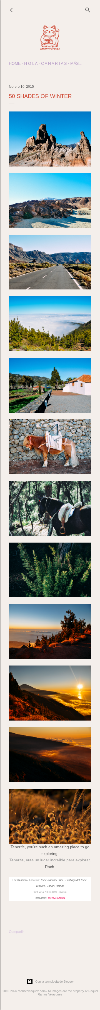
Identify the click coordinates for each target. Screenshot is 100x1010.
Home (15, 63)
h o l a (31, 63)
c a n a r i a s (54, 63)
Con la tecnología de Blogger (54, 981)
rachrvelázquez (57, 898)
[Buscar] (87, 8)
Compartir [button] (16, 932)
